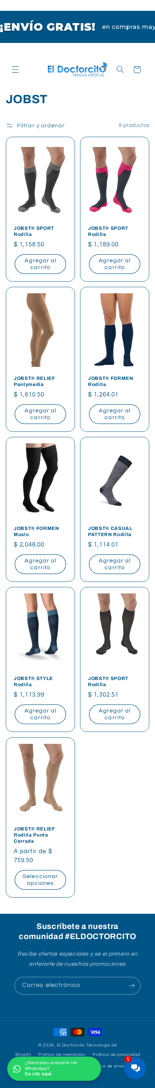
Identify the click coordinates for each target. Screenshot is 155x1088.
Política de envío (107, 1066)
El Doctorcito (71, 1045)
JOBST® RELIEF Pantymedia (34, 381)
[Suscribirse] (132, 986)
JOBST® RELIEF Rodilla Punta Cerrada (34, 835)
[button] (15, 69)
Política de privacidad (116, 1055)
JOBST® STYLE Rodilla (33, 682)
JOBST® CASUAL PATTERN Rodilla (110, 531)
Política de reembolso (61, 1055)
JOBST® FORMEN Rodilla (110, 381)
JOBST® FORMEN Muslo (36, 531)
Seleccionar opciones (40, 879)
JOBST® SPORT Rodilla (34, 231)
